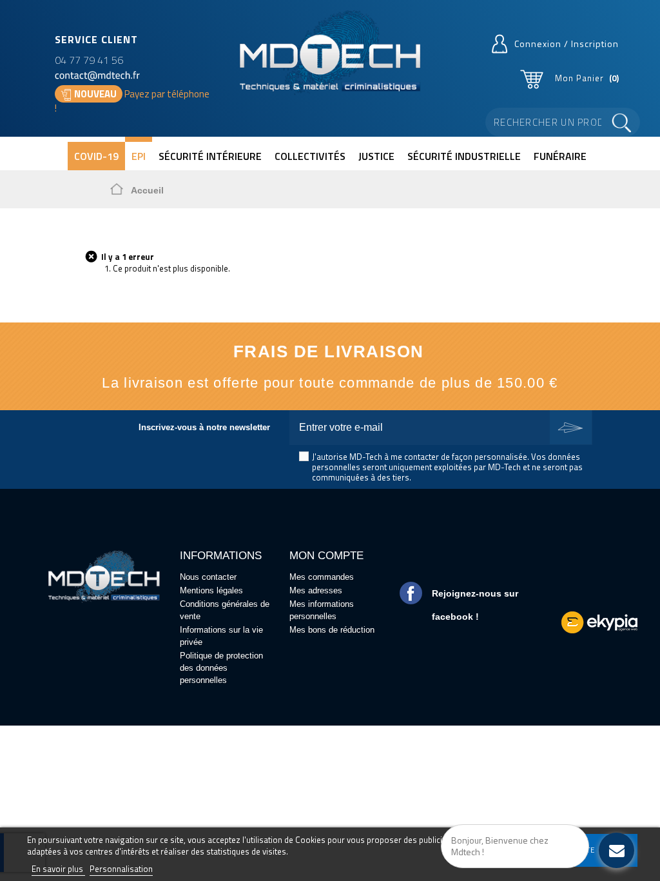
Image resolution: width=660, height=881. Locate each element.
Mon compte (326, 555)
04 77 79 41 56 (89, 60)
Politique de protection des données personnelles (221, 668)
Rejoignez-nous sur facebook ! (475, 605)
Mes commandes (321, 577)
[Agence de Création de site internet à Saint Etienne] (599, 621)
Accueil (147, 190)
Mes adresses (315, 590)
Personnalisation (121, 868)
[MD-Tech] (329, 52)
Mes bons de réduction (331, 630)
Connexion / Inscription (566, 43)
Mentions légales (211, 590)
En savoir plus (58, 868)
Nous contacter (208, 577)
